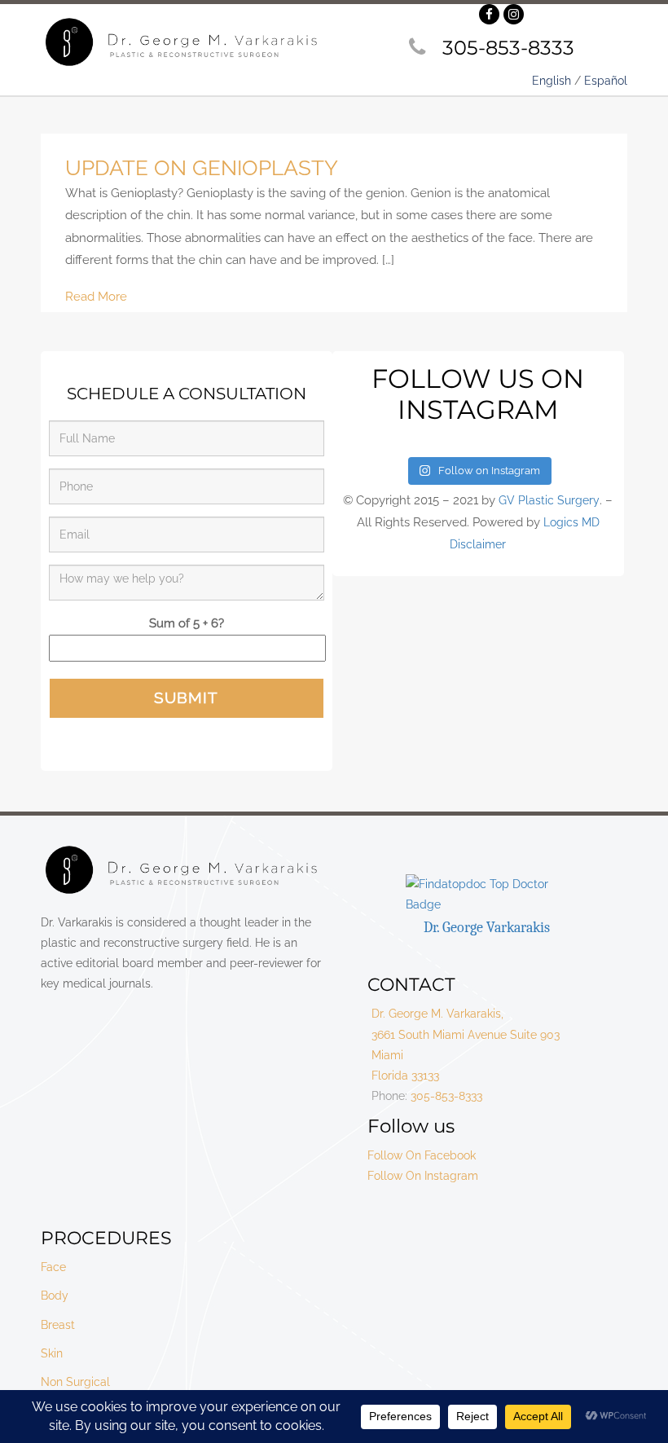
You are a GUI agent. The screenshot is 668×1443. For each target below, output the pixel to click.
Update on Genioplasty (201, 168)
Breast (58, 1324)
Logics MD (571, 522)
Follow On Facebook (421, 1155)
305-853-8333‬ (508, 47)
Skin (52, 1353)
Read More (96, 296)
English (551, 80)
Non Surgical (75, 1381)
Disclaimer (478, 544)
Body (54, 1295)
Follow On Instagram (422, 1175)
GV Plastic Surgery (549, 500)
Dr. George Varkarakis (487, 927)
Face (53, 1267)
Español (605, 80)
